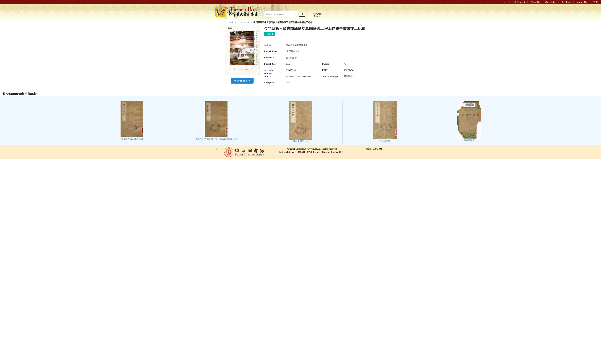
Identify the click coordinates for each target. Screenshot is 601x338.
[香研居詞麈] (385, 121)
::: (226, 22)
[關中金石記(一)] (300, 121)
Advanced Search (318, 14)
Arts (288, 83)
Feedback (269, 34)
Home (230, 22)
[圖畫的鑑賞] (469, 121)
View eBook (240, 80)
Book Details (243, 22)
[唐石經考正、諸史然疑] (132, 120)
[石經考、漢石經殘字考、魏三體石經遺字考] (216, 120)
